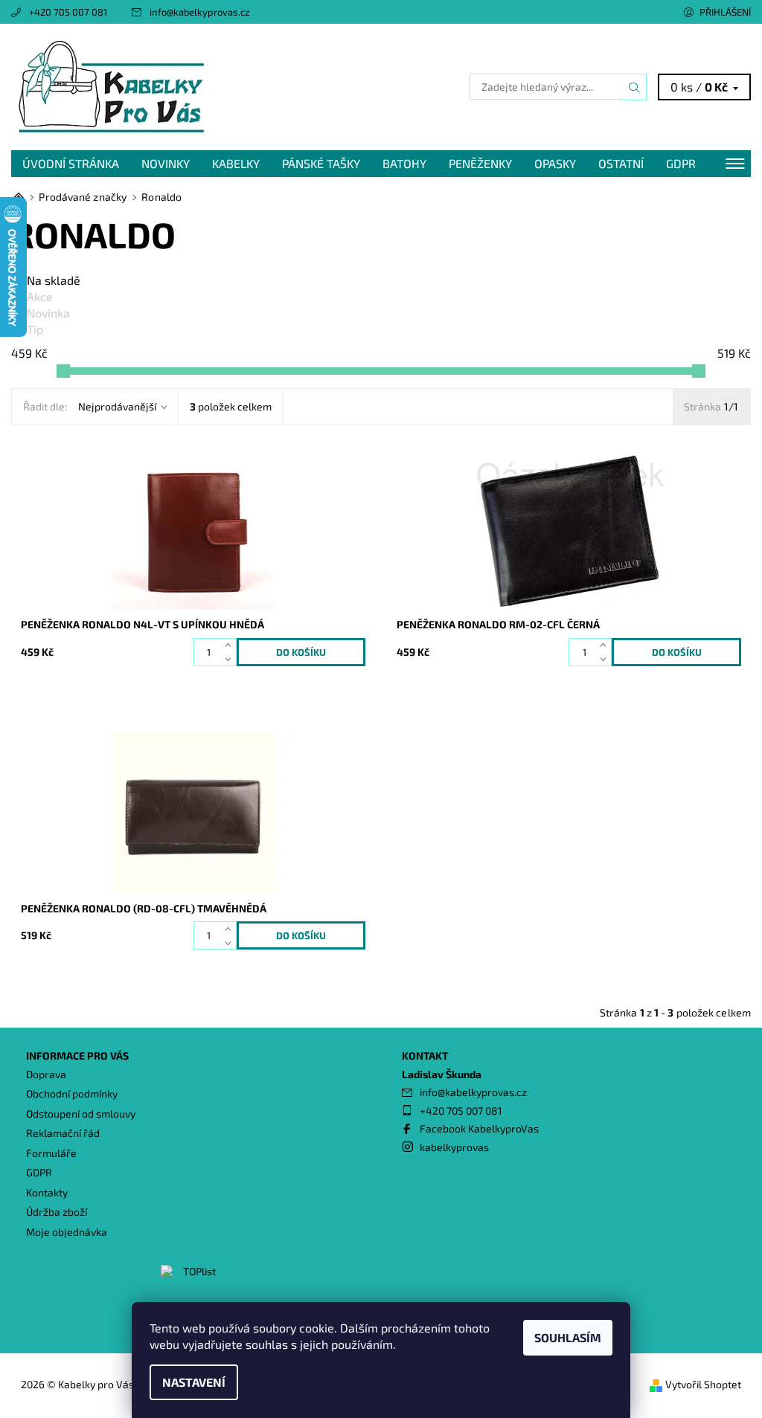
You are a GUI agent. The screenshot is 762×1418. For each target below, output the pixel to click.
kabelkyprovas (454, 1147)
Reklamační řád (63, 1133)
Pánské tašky (321, 163)
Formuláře (51, 1153)
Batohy (404, 163)
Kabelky (236, 163)
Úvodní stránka (70, 163)
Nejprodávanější (117, 406)
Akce (40, 296)
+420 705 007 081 (68, 12)
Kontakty (47, 1192)
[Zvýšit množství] (231, 645)
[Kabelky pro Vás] (196, 87)
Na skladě (53, 280)
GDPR (681, 163)
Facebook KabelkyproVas (479, 1128)
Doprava (46, 1074)
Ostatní (621, 163)
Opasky (555, 163)
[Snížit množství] (231, 659)
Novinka (48, 313)
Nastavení (193, 1382)
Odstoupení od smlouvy (80, 1113)
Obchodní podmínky (72, 1093)
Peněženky (480, 163)
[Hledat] (635, 87)
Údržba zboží (56, 1211)
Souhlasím (567, 1337)
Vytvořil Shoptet (703, 1384)
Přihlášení (725, 12)
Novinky (165, 163)
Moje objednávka (66, 1231)
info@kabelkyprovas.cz (200, 12)
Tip (35, 329)
